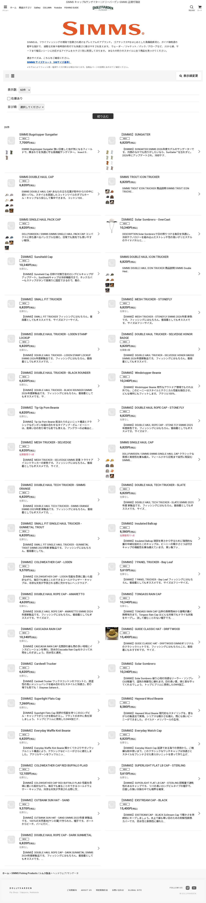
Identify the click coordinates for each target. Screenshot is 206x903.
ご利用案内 (72, 890)
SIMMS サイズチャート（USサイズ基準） (49, 62)
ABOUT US (86, 890)
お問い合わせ (118, 890)
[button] (5, 8)
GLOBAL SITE (135, 890)
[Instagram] (187, 888)
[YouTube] (194, 888)
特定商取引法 (102, 890)
